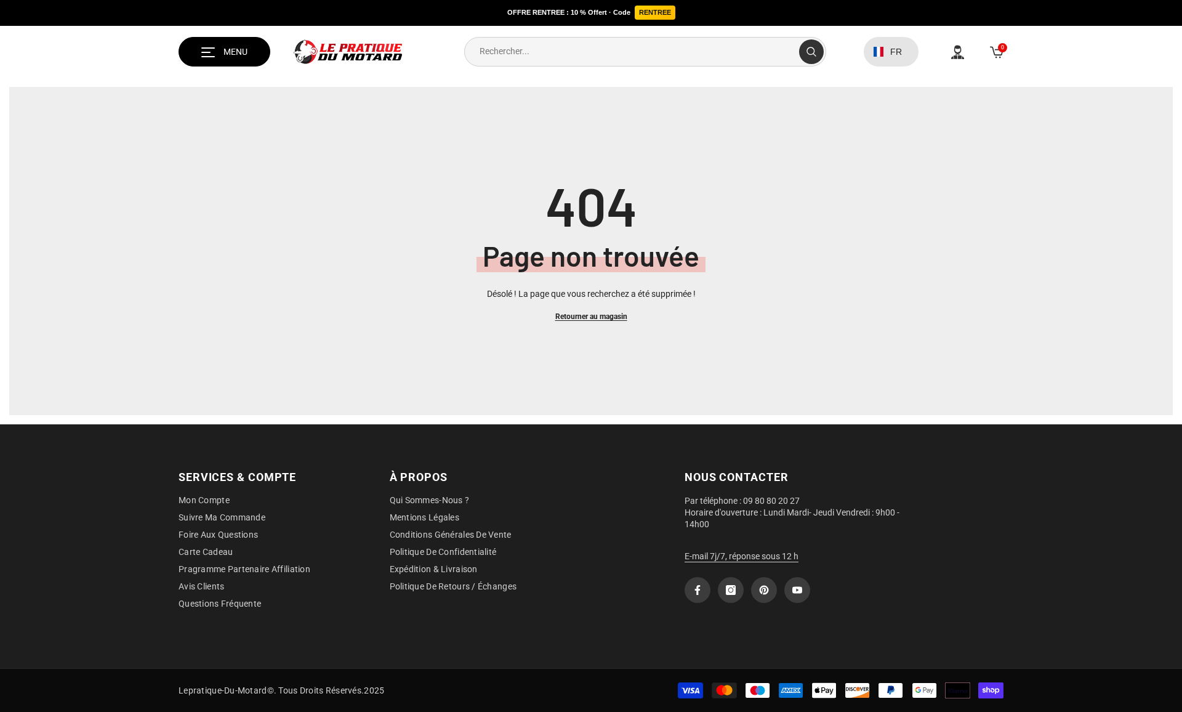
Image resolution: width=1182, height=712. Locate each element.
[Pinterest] (764, 590)
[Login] (957, 52)
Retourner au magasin (591, 316)
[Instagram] (731, 590)
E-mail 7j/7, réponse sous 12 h (741, 556)
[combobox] (632, 52)
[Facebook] (697, 590)
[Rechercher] (645, 52)
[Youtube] (797, 590)
